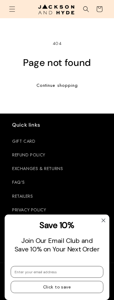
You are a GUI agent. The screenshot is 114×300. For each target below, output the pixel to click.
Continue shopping (57, 85)
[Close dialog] (103, 220)
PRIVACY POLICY (29, 210)
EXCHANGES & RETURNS (37, 168)
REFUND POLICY (28, 155)
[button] (12, 9)
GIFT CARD (23, 141)
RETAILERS (22, 196)
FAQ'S (18, 182)
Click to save (57, 287)
